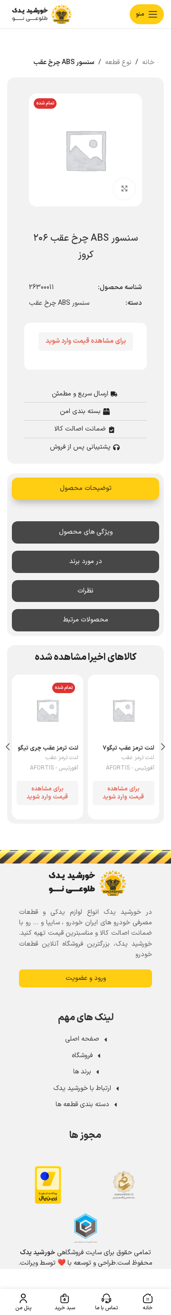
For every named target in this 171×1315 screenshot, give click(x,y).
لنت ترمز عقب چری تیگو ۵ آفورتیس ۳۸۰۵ (48, 751)
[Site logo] (40, 14)
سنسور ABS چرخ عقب (64, 62)
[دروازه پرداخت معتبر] (48, 1185)
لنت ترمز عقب (138, 758)
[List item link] (86, 1039)
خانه (148, 62)
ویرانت (29, 1263)
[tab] (85, 489)
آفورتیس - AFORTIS (130, 768)
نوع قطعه (118, 62)
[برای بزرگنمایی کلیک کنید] (124, 189)
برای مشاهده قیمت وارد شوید (86, 341)
